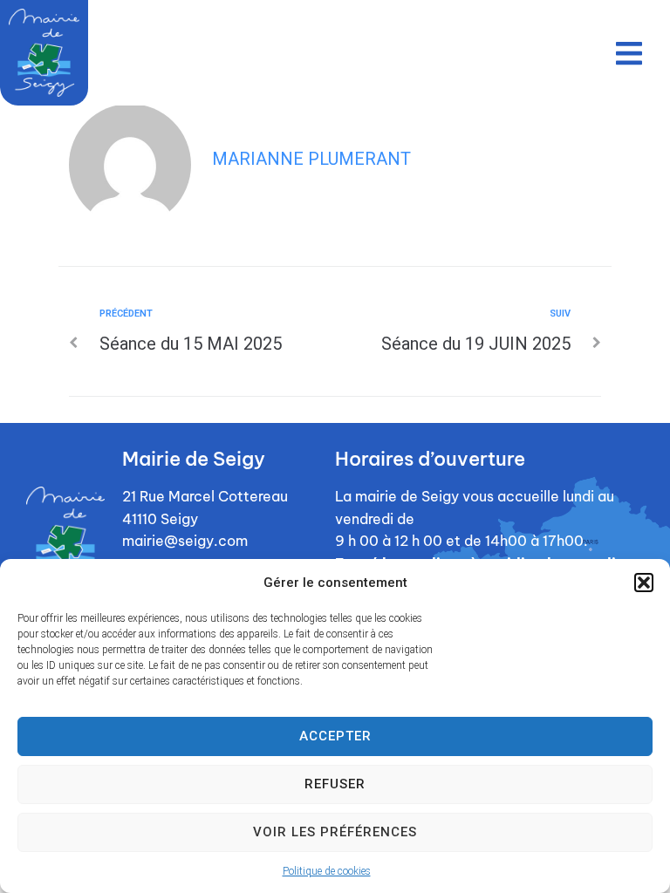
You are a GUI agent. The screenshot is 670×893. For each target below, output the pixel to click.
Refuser (335, 784)
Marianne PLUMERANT (311, 158)
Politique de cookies (327, 871)
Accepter (335, 736)
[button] (644, 582)
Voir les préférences (335, 832)
